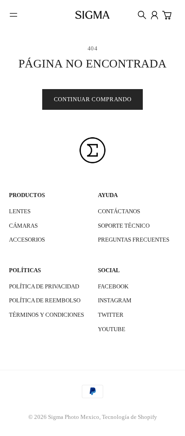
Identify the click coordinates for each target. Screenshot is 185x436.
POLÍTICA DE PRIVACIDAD (44, 286)
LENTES (20, 211)
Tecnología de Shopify (129, 417)
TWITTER (110, 314)
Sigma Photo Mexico (73, 417)
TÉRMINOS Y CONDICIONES (46, 314)
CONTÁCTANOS (119, 211)
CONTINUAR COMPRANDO (92, 99)
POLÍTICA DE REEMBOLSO (44, 300)
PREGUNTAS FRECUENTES (133, 239)
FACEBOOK (113, 286)
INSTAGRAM (115, 300)
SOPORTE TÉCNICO (124, 225)
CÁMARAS (23, 225)
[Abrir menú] (13, 15)
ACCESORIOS (27, 239)
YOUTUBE (111, 329)
